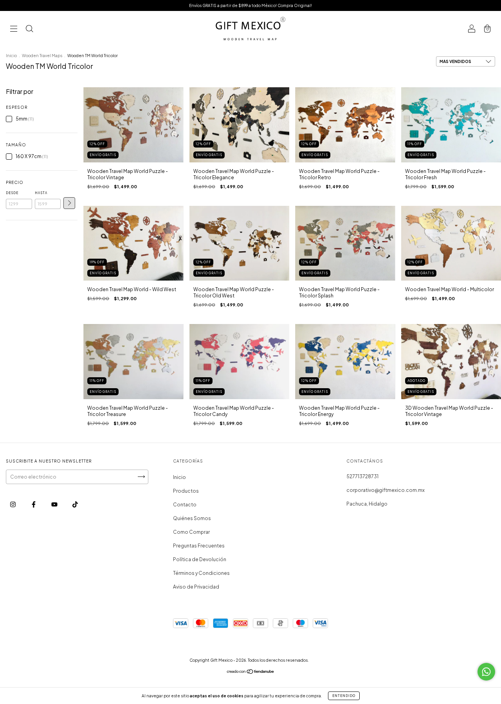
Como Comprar (191, 532)
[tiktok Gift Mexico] (75, 504)
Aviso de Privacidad (196, 587)
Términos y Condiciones (201, 573)
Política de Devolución (199, 559)
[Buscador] (29, 29)
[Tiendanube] (250, 672)
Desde (12, 193)
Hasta (41, 193)
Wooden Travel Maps (42, 55)
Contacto (184, 505)
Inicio (11, 55)
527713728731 (362, 476)
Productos (186, 491)
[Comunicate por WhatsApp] (486, 672)
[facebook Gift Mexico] (34, 504)
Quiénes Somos (192, 518)
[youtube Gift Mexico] (54, 504)
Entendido (343, 696)
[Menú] (14, 29)
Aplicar (69, 203)
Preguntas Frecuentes (199, 546)
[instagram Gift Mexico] (13, 504)
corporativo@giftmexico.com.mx (385, 490)
